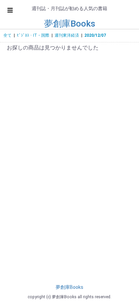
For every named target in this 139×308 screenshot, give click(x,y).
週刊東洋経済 (67, 35)
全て (7, 35)
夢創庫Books (69, 24)
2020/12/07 (95, 35)
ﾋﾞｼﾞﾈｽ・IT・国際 (33, 35)
